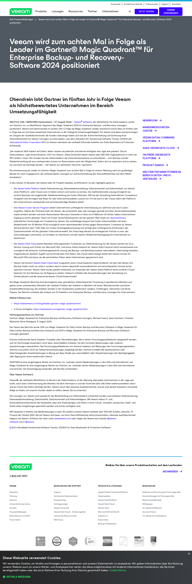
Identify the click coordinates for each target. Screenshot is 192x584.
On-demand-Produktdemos (154, 515)
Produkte (41, 11)
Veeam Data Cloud (27, 244)
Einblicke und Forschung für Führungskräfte (161, 492)
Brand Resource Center (20, 515)
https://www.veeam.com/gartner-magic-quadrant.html (60, 309)
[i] (19, 146)
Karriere (13, 500)
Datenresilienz (104, 496)
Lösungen (58, 11)
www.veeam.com (62, 418)
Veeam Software (83, 122)
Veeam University (61, 508)
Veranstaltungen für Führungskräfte (158, 496)
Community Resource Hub (65, 515)
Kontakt (13, 508)
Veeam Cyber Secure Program (33, 208)
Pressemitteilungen (18, 512)
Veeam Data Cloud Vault (46, 263)
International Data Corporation (25, 142)
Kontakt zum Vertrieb (133, 4)
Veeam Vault (103, 508)
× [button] (189, 554)
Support (165, 4)
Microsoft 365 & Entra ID (108, 512)
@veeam (29, 422)
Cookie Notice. (117, 570)
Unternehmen (110, 11)
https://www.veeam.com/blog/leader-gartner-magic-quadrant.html (47, 303)
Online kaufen (152, 4)
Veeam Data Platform (29, 188)
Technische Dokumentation (66, 496)
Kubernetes (103, 519)
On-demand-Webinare (152, 508)
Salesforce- (103, 515)
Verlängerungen (61, 504)
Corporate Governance (20, 504)
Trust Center (15, 519)
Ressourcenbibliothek (151, 500)
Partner (92, 11)
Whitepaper (147, 504)
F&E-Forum (58, 519)
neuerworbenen (118, 218)
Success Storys (149, 512)
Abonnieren (170, 471)
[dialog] (96, 567)
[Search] (129, 11)
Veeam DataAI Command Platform (113, 492)
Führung (13, 496)
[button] (96, 577)
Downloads (116, 4)
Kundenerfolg (60, 500)
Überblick (14, 492)
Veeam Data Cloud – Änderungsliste (70, 512)
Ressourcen (76, 11)
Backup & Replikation (107, 523)
